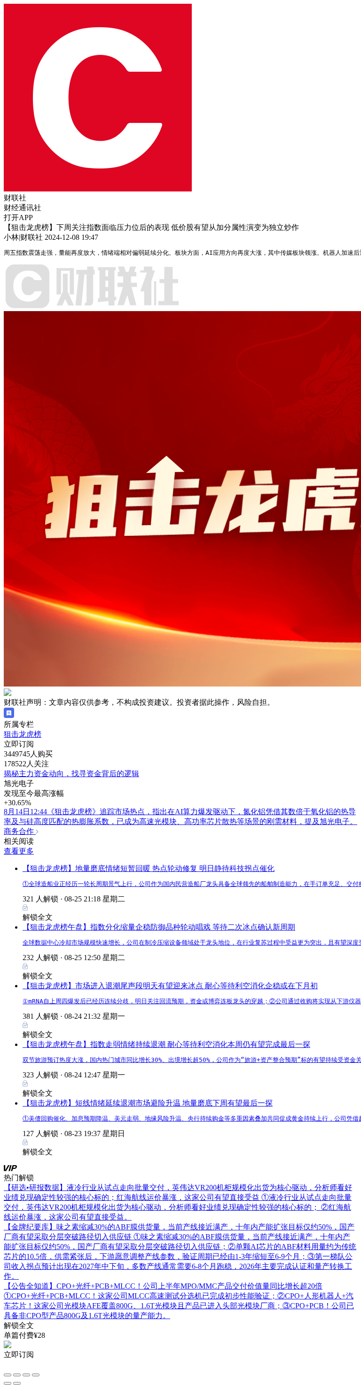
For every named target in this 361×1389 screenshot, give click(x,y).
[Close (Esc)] (7, 1375)
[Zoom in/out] (35, 1375)
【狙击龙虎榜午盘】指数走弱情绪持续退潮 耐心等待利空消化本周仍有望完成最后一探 (166, 1044)
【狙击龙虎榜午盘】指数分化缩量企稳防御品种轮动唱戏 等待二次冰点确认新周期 (159, 927)
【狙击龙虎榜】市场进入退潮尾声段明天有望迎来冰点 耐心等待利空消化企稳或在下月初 (170, 986)
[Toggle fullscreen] (26, 1375)
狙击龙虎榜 (22, 734)
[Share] (17, 1375)
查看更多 (19, 851)
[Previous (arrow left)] (7, 1383)
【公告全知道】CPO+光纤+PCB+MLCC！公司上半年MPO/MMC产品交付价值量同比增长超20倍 (163, 1286)
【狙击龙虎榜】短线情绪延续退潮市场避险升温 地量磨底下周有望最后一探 (148, 1103)
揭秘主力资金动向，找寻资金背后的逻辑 (71, 774)
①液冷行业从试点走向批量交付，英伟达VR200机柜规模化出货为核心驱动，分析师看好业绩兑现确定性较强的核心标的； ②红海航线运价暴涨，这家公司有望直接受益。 (178, 1207)
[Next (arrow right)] (17, 1383)
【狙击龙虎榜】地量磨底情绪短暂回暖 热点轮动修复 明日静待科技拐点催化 (149, 868)
